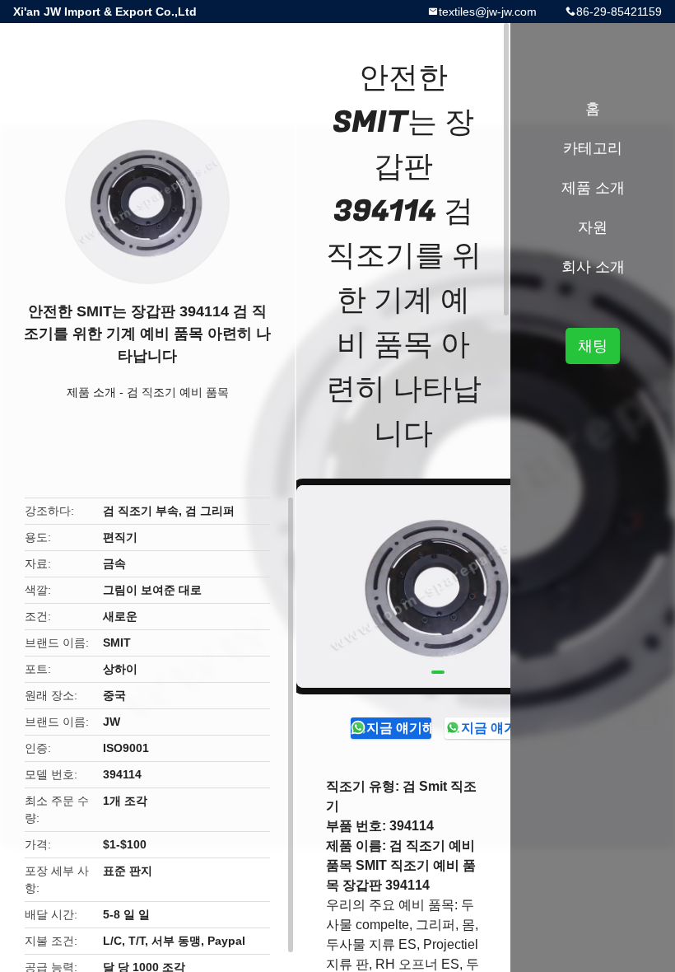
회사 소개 (593, 267)
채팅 (593, 346)
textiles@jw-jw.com (488, 11)
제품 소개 (91, 392)
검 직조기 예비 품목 (178, 392)
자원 (593, 227)
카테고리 (592, 148)
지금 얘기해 (398, 728)
